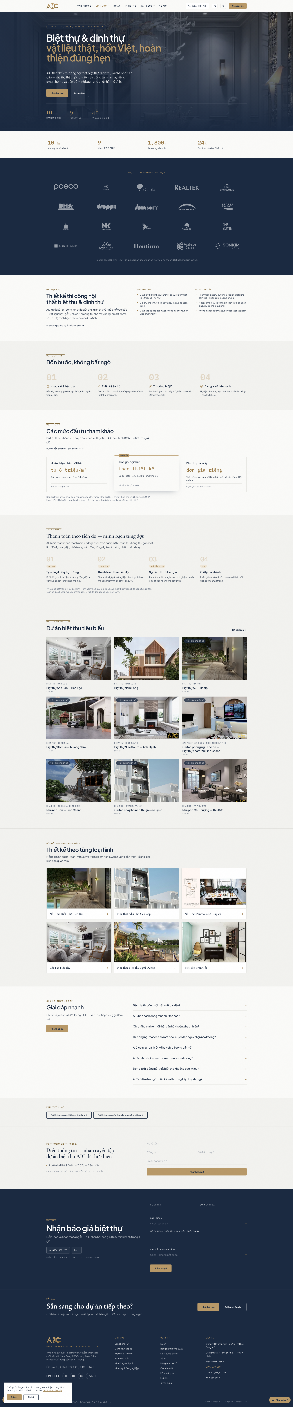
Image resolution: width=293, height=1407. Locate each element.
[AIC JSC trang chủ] (52, 6)
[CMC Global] (227, 187)
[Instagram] (65, 1376)
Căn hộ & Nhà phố (123, 1348)
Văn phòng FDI (122, 1343)
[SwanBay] (106, 246)
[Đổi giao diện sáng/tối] (223, 6)
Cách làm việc (167, 1368)
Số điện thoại (207, 1205)
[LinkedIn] (49, 1376)
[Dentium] (146, 246)
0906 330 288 (199, 6)
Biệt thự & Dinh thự (123, 1353)
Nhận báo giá (238, 6)
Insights (130, 6)
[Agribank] (66, 246)
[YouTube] (73, 1376)
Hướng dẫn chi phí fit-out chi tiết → (63, 448)
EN (215, 5)
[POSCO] (66, 187)
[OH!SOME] (227, 226)
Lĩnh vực (101, 6)
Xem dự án (79, 93)
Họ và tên (155, 1205)
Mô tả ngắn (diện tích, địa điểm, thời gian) (174, 1231)
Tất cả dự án (238, 629)
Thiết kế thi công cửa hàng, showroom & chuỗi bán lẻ (120, 1115)
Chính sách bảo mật (213, 1402)
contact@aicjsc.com (216, 1372)
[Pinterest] (81, 1376)
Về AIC (163, 6)
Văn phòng (84, 6)
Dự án (117, 6)
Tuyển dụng (166, 1382)
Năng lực (147, 6)
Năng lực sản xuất (168, 1363)
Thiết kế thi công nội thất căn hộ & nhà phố (69, 1115)
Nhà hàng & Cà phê (124, 1363)
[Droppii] (106, 207)
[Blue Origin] (187, 207)
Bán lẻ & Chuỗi (122, 1358)
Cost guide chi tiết (169, 1353)
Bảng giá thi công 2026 (171, 1348)
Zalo (76, 1250)
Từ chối (31, 1397)
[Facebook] (57, 1376)
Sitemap (229, 1402)
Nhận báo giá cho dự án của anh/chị (63, 325)
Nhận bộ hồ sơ (197, 1171)
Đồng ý (14, 1397)
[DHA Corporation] (66, 207)
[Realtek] (187, 187)
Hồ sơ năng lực (167, 1373)
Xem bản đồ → (213, 1377)
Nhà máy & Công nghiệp (127, 1368)
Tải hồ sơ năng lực (233, 1307)
